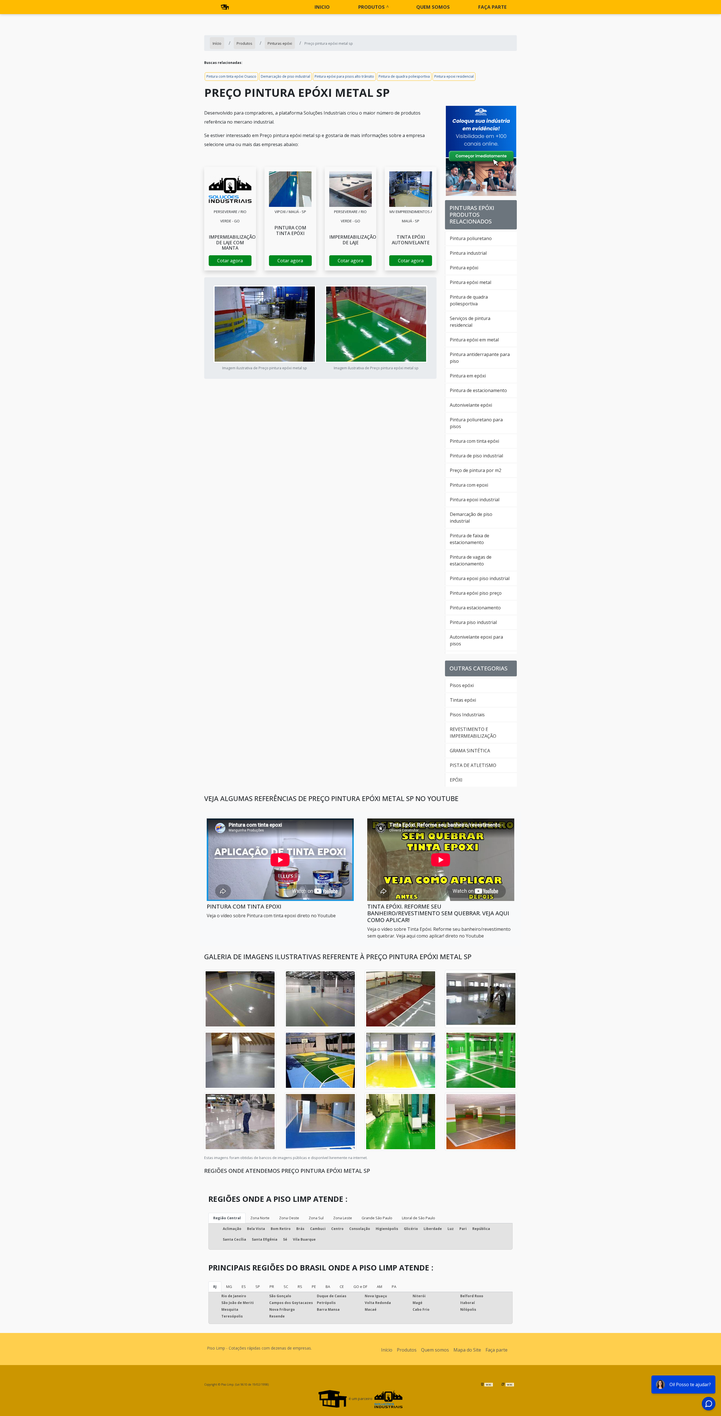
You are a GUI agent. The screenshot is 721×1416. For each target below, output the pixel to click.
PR (272, 1286)
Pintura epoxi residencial (454, 76)
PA (394, 1286)
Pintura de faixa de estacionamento (469, 539)
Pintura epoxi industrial (474, 499)
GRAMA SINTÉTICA (470, 751)
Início (386, 1350)
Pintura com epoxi (469, 485)
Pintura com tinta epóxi (474, 441)
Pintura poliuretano (471, 238)
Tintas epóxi (463, 700)
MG (229, 1286)
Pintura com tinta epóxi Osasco (231, 76)
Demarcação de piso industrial (285, 76)
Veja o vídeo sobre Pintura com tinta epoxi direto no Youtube (271, 915)
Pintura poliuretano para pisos (476, 423)
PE (314, 1286)
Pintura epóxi (464, 268)
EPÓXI (456, 780)
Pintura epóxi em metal (474, 340)
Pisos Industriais (467, 715)
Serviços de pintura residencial (470, 321)
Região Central (227, 1217)
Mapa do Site (467, 1350)
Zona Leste (342, 1217)
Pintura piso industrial (473, 622)
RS (300, 1286)
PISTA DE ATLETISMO (473, 765)
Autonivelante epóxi (471, 405)
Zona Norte (260, 1217)
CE (342, 1286)
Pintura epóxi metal (470, 282)
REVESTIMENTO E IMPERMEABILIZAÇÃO (473, 732)
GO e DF (360, 1286)
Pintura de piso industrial (476, 456)
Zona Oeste (289, 1217)
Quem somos (433, 7)
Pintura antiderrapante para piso (480, 357)
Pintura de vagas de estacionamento (470, 560)
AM (379, 1286)
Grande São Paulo (377, 1217)
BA (328, 1286)
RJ (215, 1286)
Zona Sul (316, 1217)
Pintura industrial (468, 253)
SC (286, 1286)
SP (257, 1286)
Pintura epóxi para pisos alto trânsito (344, 76)
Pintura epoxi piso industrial (479, 578)
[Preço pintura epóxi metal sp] (230, 189)
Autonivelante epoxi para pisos (476, 640)
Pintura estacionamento (475, 608)
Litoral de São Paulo (418, 1217)
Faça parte (492, 7)
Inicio (322, 7)
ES (244, 1286)
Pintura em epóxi (468, 376)
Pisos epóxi (462, 685)
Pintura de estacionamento (478, 390)
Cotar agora (230, 261)
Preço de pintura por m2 (475, 470)
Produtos (371, 7)
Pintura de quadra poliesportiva (404, 76)
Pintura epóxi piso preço (476, 593)
